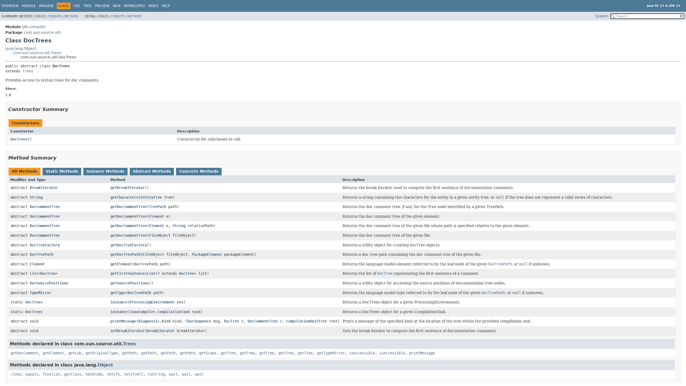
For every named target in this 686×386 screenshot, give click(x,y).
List (34, 273)
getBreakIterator (127, 187)
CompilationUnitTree (306, 321)
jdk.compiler (34, 27)
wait (173, 374)
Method (71, 16)
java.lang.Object (20, 48)
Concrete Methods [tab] (198, 171)
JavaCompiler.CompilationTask (160, 312)
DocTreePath (41, 254)
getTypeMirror (331, 353)
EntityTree (151, 197)
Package (46, 6)
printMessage (123, 321)
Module (29, 6)
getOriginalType (101, 353)
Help (166, 6)
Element (156, 216)
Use (76, 6)
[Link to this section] (72, 109)
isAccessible (362, 353)
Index (153, 6)
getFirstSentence (127, 273)
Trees (28, 71)
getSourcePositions (129, 283)
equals (31, 374)
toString (156, 374)
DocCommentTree (45, 207)
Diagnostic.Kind (154, 321)
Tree (87, 6)
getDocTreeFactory (128, 245)
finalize (51, 374)
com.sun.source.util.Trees (37, 53)
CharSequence (198, 321)
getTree (228, 353)
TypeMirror (40, 293)
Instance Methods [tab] (105, 171)
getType (117, 293)
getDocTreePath (125, 254)
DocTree (47, 273)
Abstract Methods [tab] (152, 171)
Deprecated (134, 6)
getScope (207, 353)
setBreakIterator (127, 331)
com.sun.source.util (42, 32)
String (36, 197)
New (117, 6)
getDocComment (24, 353)
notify (113, 374)
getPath (129, 353)
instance (119, 302)
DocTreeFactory (45, 245)
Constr (54, 16)
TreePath (157, 207)
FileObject (159, 235)
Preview (102, 6)
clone (15, 374)
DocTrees (19, 139)
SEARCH (601, 16)
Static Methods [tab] (62, 171)
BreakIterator (44, 187)
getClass (72, 374)
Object (105, 365)
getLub (74, 353)
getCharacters (124, 197)
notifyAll (133, 374)
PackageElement (207, 254)
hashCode (94, 374)
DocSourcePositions (49, 283)
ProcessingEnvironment (152, 302)
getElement (121, 264)
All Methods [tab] (24, 171)
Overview (10, 6)
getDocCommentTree (128, 207)
